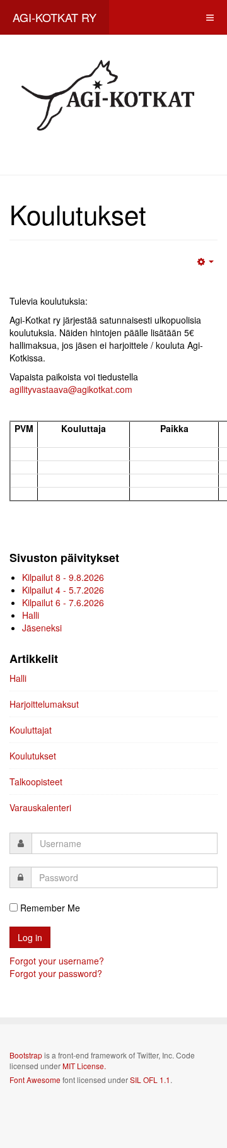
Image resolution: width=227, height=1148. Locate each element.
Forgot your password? (55, 973)
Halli (17, 678)
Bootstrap (25, 1055)
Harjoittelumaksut (44, 704)
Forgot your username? (56, 960)
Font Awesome (35, 1079)
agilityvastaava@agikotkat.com (70, 389)
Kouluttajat (30, 729)
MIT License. (84, 1065)
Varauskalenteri (40, 807)
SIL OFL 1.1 (150, 1079)
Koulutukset (32, 755)
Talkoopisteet (35, 781)
